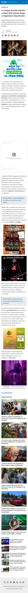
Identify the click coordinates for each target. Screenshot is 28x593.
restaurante (20, 213)
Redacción (8, 30)
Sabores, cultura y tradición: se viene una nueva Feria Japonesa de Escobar (13, 418)
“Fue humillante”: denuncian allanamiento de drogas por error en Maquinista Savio (18, 569)
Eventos (4, 7)
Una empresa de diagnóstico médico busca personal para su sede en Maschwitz (18, 555)
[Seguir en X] (4, 582)
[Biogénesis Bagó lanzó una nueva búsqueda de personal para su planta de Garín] (5, 562)
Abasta (17, 356)
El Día (9, 2)
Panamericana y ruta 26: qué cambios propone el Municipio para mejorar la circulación (18, 548)
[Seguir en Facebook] (7, 582)
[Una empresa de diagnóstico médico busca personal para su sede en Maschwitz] (5, 555)
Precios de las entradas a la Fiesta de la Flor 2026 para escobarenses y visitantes (13, 441)
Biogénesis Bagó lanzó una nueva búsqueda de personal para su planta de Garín (18, 562)
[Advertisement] (14, 125)
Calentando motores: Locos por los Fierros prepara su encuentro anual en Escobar (13, 510)
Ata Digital (20, 588)
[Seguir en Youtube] (14, 582)
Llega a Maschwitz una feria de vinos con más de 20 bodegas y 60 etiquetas (13, 487)
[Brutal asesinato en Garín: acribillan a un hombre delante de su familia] (5, 542)
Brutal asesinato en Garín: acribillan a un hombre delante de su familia (17, 541)
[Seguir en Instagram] (11, 582)
